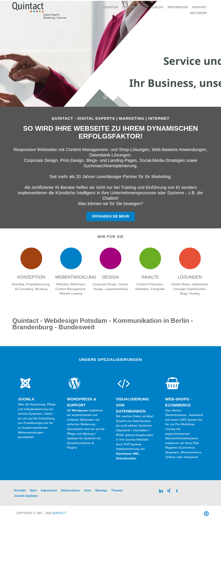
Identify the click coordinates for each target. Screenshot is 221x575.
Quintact (59, 513)
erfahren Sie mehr (110, 216)
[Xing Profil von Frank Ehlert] (169, 490)
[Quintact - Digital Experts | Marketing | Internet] (39, 10)
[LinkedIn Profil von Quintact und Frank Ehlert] (161, 490)
